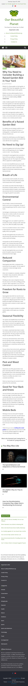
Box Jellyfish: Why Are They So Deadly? (12, 491)
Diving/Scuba (4, 601)
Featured (3, 605)
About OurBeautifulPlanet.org (14, 33)
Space (2, 620)
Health (2, 609)
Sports (2, 624)
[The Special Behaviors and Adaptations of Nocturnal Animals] (14, 450)
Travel (2, 636)
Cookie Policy (14, 36)
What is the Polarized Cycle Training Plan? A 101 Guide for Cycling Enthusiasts (13, 439)
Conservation (4, 593)
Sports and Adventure (6, 628)
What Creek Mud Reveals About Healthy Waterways (13, 527)
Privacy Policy (14, 39)
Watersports (4, 644)
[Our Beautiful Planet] (3, 47)
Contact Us (14, 42)
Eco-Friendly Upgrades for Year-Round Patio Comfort (13, 531)
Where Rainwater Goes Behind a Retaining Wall (12, 524)
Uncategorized (4, 640)
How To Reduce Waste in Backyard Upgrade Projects (13, 543)
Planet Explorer (8, 83)
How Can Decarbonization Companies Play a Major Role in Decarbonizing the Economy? (13, 503)
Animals (3, 589)
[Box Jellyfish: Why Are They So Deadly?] (14, 475)
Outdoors (3, 616)
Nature (4, 68)
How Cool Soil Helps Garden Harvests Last (11, 534)
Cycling (3, 597)
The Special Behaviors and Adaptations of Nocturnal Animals (14, 466)
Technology (4, 632)
